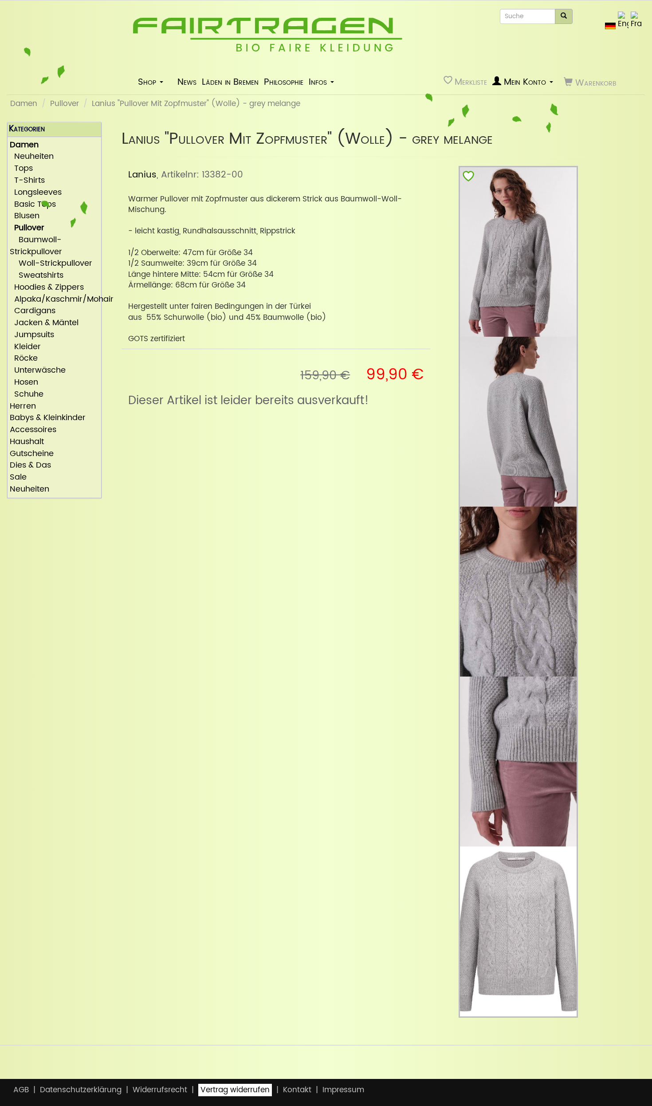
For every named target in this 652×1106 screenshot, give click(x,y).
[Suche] (564, 16)
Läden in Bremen (230, 82)
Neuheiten (32, 157)
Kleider (25, 347)
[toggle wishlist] (468, 178)
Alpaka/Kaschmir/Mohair (54, 300)
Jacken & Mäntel (44, 323)
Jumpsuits (32, 335)
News (186, 82)
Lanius (142, 175)
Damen (23, 104)
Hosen (24, 383)
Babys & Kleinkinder (48, 418)
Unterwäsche (38, 371)
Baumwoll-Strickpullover (36, 246)
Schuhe (26, 395)
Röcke (24, 359)
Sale (18, 478)
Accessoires (33, 430)
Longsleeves (36, 193)
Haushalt (27, 442)
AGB (21, 1090)
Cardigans (32, 311)
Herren (23, 407)
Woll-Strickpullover (51, 264)
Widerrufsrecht (160, 1090)
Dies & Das (30, 466)
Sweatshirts (36, 276)
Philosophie (283, 82)
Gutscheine (32, 454)
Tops (21, 169)
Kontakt (297, 1090)
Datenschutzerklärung (81, 1090)
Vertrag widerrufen (235, 1090)
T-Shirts (27, 181)
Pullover (64, 104)
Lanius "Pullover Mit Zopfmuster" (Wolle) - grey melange (196, 104)
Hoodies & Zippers (47, 288)
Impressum (343, 1090)
